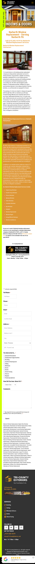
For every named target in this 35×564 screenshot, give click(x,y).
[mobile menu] (32, 2)
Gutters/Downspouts (11, 362)
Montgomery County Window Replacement (20, 429)
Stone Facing (8, 372)
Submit (7, 418)
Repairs (7, 376)
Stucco (7, 374)
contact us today (22, 182)
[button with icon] (6, 528)
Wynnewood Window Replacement (11, 466)
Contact (14, 553)
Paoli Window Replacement (24, 434)
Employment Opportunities (12, 357)
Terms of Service (21, 553)
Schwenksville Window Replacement (19, 441)
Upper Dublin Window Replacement (18, 450)
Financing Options (10, 378)
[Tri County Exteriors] (8, 2)
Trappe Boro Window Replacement (11, 448)
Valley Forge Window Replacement (18, 455)
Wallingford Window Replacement (22, 457)
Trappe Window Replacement (21, 446)
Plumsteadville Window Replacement (19, 438)
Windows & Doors (11, 510)
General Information (10, 356)
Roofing (7, 359)
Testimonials (9, 553)
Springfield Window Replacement (18, 445)
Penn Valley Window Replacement (11, 436)
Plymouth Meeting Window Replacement (13, 439)
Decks (6, 370)
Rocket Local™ (24, 551)
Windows (7, 366)
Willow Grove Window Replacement (18, 464)
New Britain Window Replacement (18, 432)
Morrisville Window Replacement (11, 431)
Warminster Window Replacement (11, 459)
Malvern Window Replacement (10, 424)
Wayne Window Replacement (17, 460)
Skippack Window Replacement (10, 443)
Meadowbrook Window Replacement (19, 425)
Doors (6, 368)
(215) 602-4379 (14, 41)
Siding (6, 364)
